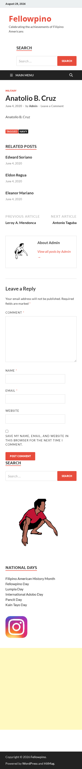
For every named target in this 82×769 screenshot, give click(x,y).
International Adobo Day (24, 594)
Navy (23, 131)
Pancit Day (13, 599)
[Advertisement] (41, 689)
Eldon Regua (15, 175)
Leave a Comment (52, 106)
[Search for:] (46, 61)
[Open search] (71, 75)
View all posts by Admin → (54, 254)
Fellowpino (30, 18)
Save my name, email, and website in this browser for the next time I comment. (37, 440)
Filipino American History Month (30, 578)
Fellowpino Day (17, 584)
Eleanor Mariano (19, 193)
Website (12, 410)
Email (11, 390)
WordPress (30, 763)
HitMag (49, 763)
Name (11, 370)
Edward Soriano (18, 157)
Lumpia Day (14, 589)
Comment (14, 312)
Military (10, 90)
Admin (33, 106)
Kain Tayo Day (16, 605)
